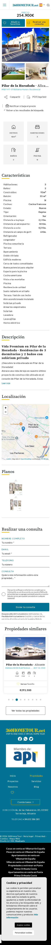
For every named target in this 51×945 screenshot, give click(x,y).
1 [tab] (8, 699)
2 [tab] (12, 699)
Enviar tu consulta (25, 607)
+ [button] (6, 408)
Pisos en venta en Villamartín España (25, 852)
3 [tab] (17, 700)
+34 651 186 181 (31, 819)
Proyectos (13, 781)
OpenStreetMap (26, 459)
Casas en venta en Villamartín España (25, 848)
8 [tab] (36, 699)
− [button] (6, 412)
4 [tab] (20, 699)
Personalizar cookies (23, 932)
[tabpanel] (25, 664)
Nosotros (13, 786)
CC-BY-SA (44, 459)
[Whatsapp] (26, 738)
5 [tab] (24, 699)
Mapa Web (15, 838)
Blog (36, 786)
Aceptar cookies (23, 925)
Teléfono (8, 560)
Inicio (13, 775)
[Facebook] (21, 738)
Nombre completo (13, 538)
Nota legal (28, 836)
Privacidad (40, 836)
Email (5, 549)
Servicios (36, 781)
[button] (12, 97)
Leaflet (8, 459)
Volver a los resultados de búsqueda (24, 110)
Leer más (6, 383)
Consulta (8, 571)
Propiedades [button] (36, 775)
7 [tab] (32, 699)
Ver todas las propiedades (26, 710)
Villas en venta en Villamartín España (25, 862)
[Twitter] (31, 738)
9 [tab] (40, 699)
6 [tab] (28, 699)
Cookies (4, 838)
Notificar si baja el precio (22, 106)
